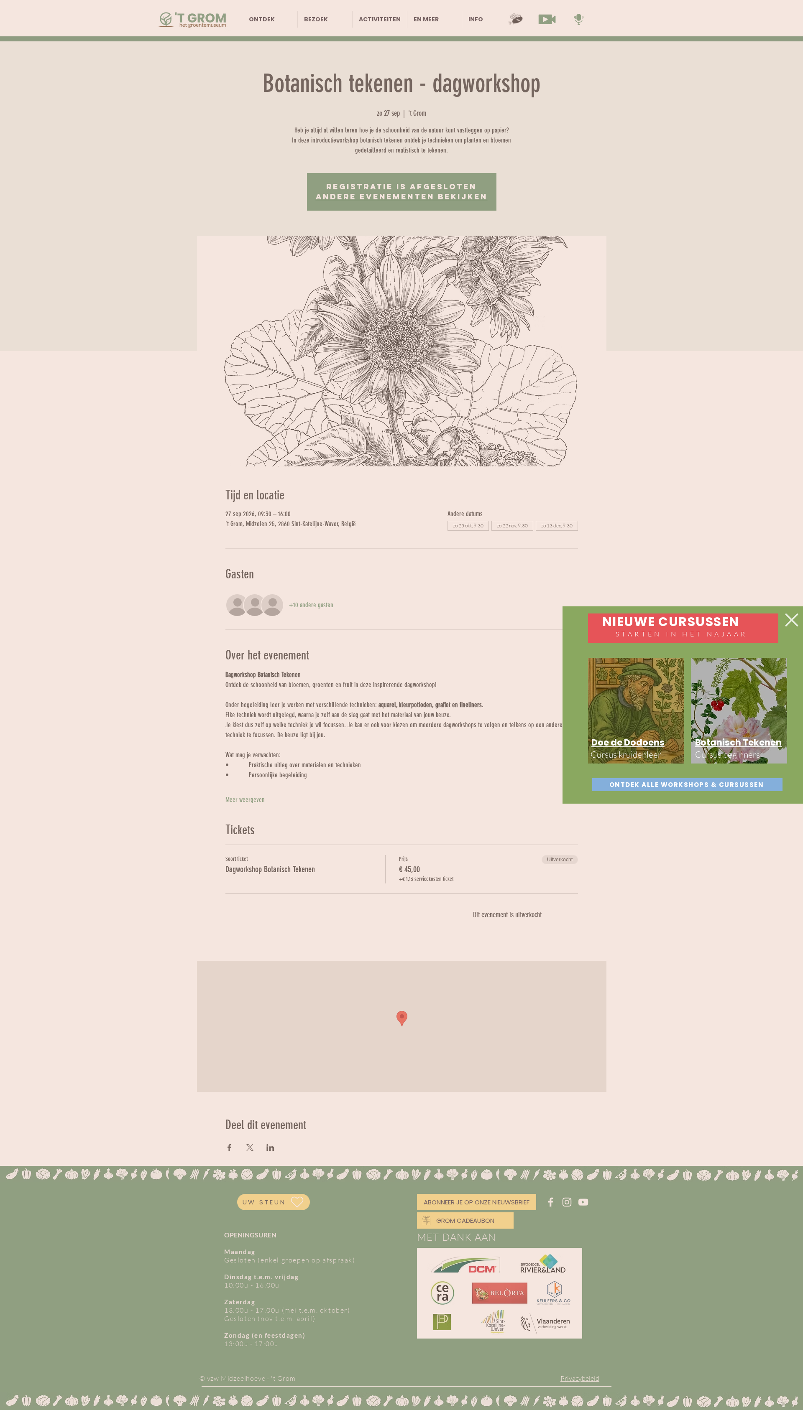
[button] (792, 619)
